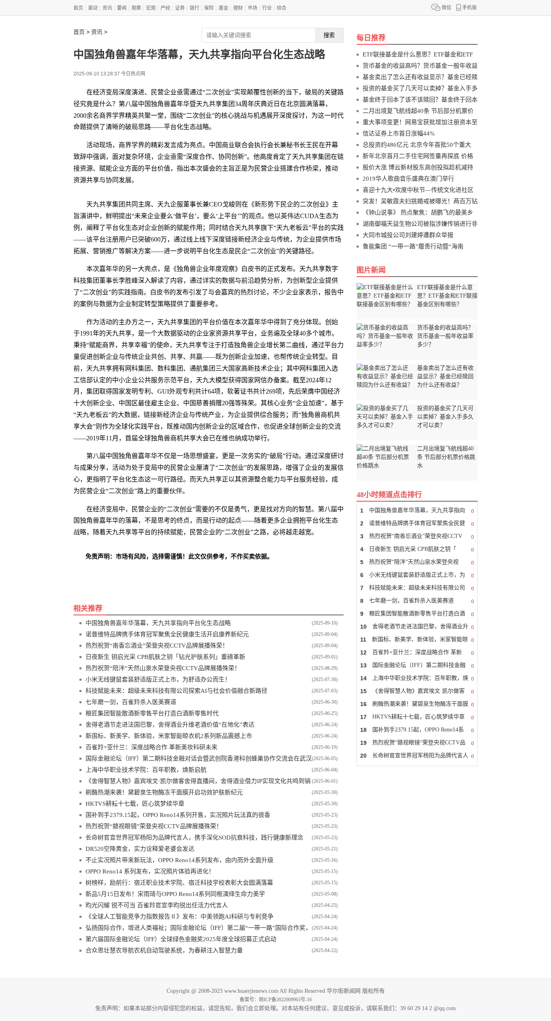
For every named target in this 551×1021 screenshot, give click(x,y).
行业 (267, 8)
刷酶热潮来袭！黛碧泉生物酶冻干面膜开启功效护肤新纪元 (164, 792)
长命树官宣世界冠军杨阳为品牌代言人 (417, 755)
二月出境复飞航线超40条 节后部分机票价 (418, 111)
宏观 (151, 8)
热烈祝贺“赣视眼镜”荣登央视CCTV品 (417, 743)
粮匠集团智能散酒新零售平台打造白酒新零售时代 (152, 713)
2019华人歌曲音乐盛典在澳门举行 (408, 178)
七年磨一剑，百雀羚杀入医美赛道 (131, 702)
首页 (78, 8)
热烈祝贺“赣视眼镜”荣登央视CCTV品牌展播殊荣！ (154, 826)
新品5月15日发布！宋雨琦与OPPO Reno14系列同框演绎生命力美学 (175, 894)
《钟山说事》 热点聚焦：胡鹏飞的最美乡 (418, 212)
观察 (136, 8)
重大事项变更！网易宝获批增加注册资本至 (420, 122)
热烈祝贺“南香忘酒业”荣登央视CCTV (417, 536)
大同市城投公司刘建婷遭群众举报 (408, 235)
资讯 (107, 8)
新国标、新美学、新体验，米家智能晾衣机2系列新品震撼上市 (169, 736)
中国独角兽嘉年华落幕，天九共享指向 (417, 510)
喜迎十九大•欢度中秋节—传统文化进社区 (418, 190)
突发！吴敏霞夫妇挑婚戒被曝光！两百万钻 (420, 201)
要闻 (122, 8)
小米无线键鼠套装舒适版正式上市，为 (417, 575)
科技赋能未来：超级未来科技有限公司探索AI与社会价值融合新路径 (176, 691)
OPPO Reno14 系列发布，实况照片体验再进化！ (150, 871)
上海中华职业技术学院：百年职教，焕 (417, 678)
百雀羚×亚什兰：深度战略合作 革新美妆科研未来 (151, 747)
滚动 (93, 8)
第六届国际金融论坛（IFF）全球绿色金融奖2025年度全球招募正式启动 (181, 939)
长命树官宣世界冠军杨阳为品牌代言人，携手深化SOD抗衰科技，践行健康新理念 (194, 837)
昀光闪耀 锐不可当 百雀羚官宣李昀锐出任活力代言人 (157, 905)
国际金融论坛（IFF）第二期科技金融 (417, 665)
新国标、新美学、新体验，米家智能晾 (417, 639)
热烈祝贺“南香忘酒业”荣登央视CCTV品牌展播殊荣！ (157, 645)
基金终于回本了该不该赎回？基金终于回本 (420, 99)
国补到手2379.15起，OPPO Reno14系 (417, 730)
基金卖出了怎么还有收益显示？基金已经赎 (420, 77)
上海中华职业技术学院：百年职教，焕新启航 (146, 770)
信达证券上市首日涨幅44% (399, 133)
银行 (194, 8)
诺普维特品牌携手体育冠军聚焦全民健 (417, 523)
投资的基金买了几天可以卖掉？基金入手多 (420, 88)
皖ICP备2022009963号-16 (285, 999)
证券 (180, 8)
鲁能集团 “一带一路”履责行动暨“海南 (413, 246)
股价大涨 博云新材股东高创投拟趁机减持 (418, 167)
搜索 (329, 35)
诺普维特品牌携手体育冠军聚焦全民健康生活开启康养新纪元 (167, 634)
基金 (223, 8)
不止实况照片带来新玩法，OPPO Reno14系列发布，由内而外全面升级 (179, 860)
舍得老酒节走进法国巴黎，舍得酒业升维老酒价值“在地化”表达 (170, 724)
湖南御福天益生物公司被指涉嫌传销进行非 (420, 224)
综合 (281, 8)
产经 (165, 8)
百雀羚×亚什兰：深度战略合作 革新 (417, 652)
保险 (209, 8)
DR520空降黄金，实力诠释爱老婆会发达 (140, 849)
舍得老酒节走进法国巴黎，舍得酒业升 (417, 626)
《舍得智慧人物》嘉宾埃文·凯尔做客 (417, 691)
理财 (238, 8)
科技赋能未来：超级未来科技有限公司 (417, 588)
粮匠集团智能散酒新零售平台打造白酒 (417, 614)
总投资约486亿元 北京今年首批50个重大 (417, 145)
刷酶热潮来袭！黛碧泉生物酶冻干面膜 (417, 704)
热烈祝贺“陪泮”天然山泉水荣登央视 (417, 562)
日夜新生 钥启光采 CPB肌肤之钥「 (417, 549)
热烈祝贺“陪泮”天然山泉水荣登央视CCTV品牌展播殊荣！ (163, 668)
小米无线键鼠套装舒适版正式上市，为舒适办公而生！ (158, 679)
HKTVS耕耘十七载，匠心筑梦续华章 (135, 803)
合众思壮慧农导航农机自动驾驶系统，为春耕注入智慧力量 (164, 950)
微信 (446, 7)
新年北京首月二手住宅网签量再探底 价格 (418, 156)
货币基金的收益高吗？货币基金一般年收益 (420, 66)
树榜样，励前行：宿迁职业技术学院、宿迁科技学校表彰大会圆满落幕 (179, 882)
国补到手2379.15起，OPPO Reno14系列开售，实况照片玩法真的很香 (178, 815)
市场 (252, 8)
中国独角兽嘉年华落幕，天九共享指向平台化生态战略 (158, 623)
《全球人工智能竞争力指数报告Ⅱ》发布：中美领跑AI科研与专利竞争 (179, 916)
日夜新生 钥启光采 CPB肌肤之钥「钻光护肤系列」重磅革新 (165, 657)
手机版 (469, 7)
